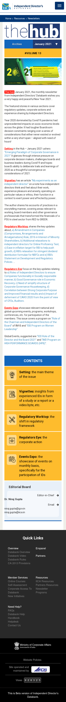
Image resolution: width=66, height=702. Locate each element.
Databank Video (17, 555)
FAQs (11, 610)
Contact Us (14, 625)
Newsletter (42, 588)
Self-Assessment (17, 585)
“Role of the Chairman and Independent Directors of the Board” (32, 322)
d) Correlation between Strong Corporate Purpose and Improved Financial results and (30, 290)
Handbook (14, 618)
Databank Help (16, 614)
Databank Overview (19, 552)
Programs (41, 592)
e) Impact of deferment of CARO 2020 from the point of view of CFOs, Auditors (31, 297)
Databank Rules (17, 559)
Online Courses (16, 581)
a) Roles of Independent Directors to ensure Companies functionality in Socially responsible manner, (30, 276)
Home (8, 18)
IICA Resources (45, 581)
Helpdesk (13, 621)
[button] (57, 44)
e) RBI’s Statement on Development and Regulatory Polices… (28, 258)
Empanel (41, 548)
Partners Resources (47, 585)
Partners (40, 555)
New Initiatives (16, 596)
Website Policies (32, 659)
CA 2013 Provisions (19, 563)
